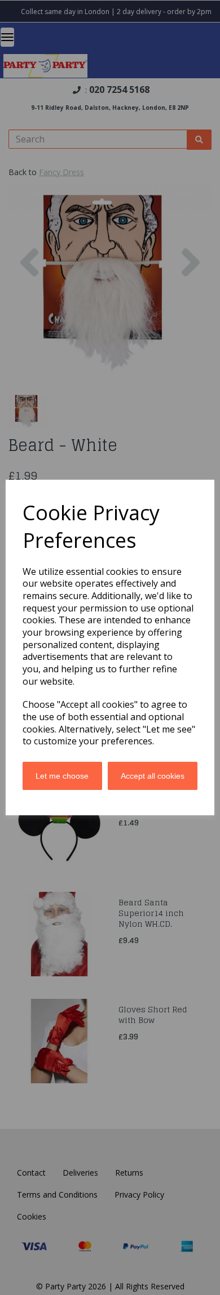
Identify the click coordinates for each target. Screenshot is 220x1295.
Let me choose (62, 775)
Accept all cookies (152, 775)
